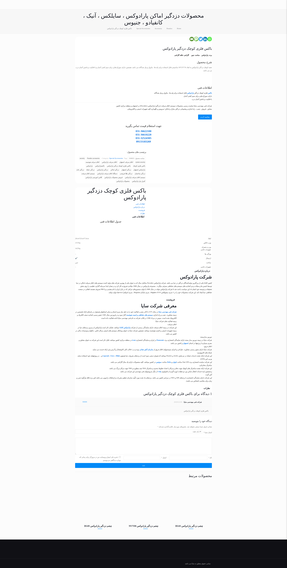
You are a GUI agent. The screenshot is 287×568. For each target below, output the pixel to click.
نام (210, 458)
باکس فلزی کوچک (139, 166)
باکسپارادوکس (99, 166)
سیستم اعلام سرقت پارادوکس (135, 177)
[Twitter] (200, 39)
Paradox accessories (93, 158)
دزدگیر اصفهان (126, 170)
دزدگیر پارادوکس (102, 170)
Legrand (106, 356)
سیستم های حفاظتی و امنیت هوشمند (139, 315)
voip (159, 371)
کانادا (121, 327)
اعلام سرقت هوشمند (92, 162)
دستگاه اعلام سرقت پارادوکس (107, 173)
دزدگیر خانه (80, 170)
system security (140, 162)
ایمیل (163, 458)
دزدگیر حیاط (90, 170)
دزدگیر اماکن (115, 170)
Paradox (169, 28)
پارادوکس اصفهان (139, 170)
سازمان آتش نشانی (146, 349)
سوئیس (159, 362)
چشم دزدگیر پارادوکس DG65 (189, 526)
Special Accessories (143, 28)
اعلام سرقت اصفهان (126, 162)
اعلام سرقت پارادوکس (109, 162)
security (82, 158)
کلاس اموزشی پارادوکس (94, 177)
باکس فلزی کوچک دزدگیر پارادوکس (119, 166)
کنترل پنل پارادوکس (138, 181)
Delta (169, 362)
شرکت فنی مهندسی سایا (168, 312)
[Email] (191, 39)
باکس (210, 93)
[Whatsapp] (209, 39)
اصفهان (185, 343)
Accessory (158, 28)
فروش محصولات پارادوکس (113, 177)
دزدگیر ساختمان (140, 173)
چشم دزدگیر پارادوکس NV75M (143, 526)
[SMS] (196, 39)
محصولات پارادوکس (123, 181)
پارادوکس (204, 55)
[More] (154, 225)
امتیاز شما (207, 432)
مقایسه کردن (205, 117)
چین (192, 55)
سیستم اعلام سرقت (88, 173)
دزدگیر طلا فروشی (126, 173)
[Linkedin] (205, 39)
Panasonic (160, 340)
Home (179, 28)
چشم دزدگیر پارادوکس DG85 (98, 526)
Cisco (112, 356)
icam (134, 340)
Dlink (118, 356)
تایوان (175, 362)
